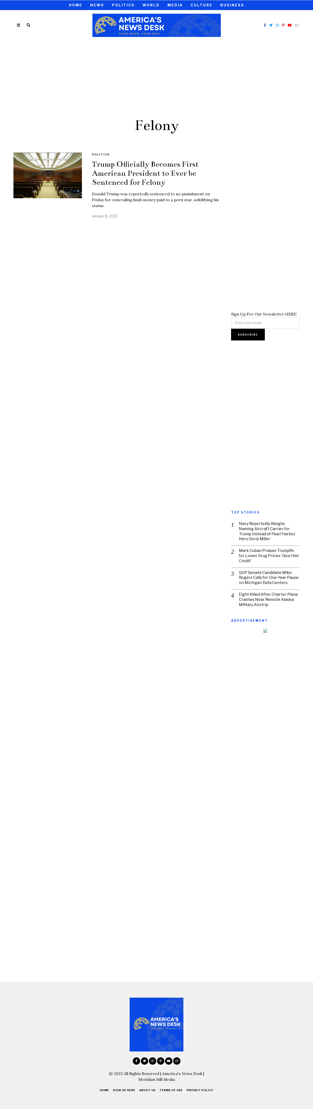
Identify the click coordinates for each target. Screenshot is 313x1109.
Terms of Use (171, 1090)
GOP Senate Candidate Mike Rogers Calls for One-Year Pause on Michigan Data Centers (269, 577)
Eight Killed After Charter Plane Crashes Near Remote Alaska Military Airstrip (268, 599)
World (151, 5)
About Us (147, 1090)
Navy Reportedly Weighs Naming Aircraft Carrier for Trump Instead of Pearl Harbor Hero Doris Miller (267, 531)
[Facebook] (265, 25)
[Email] (297, 25)
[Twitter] (271, 25)
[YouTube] (290, 25)
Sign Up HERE (124, 1090)
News (97, 5)
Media (175, 5)
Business (232, 5)
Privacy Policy (200, 1090)
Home (75, 5)
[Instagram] (277, 25)
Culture (201, 5)
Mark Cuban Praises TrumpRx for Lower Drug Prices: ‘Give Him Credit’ (269, 555)
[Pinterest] (283, 25)
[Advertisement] (156, 76)
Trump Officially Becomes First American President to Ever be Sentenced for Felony (145, 173)
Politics (123, 5)
